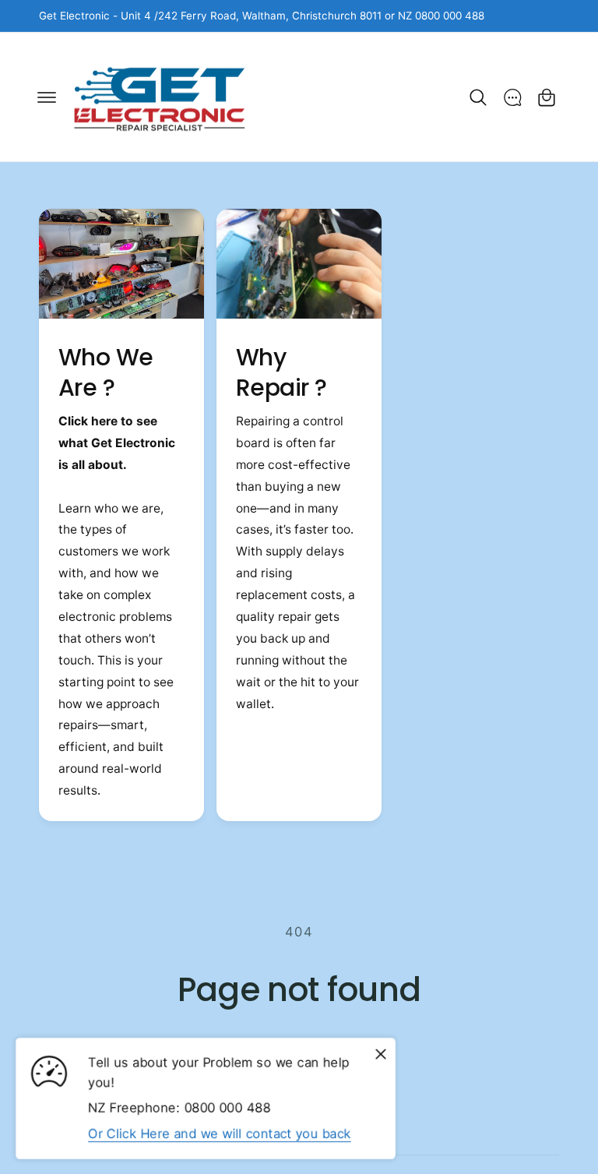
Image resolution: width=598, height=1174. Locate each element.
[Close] (380, 1054)
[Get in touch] (512, 97)
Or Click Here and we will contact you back (219, 1133)
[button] (47, 97)
